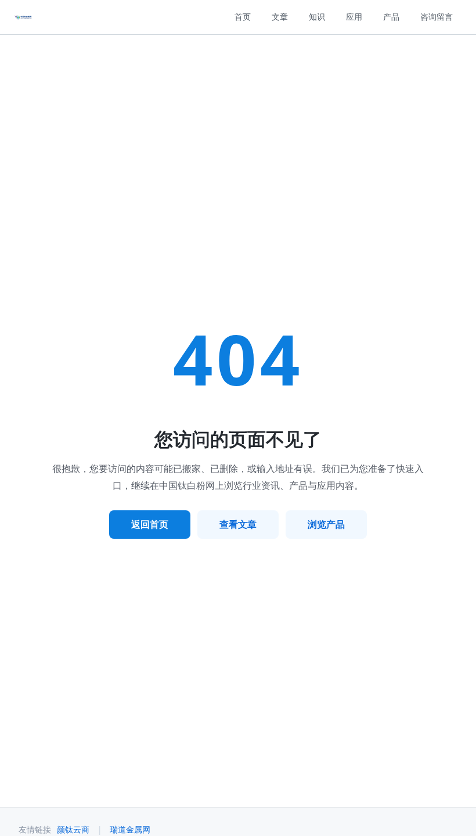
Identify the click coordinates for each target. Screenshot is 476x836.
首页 (243, 16)
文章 (280, 16)
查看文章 (238, 524)
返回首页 (149, 524)
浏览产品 (326, 524)
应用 (354, 16)
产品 (391, 16)
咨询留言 (436, 16)
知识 (317, 16)
